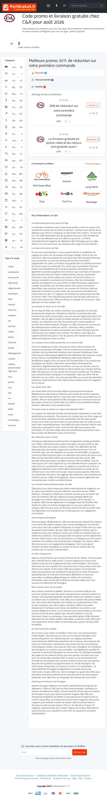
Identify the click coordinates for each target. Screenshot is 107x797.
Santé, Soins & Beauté (18, 214)
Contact (87, 778)
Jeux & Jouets (18, 160)
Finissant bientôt (44, 80)
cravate (11, 358)
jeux (10, 376)
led (9, 392)
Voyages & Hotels (18, 240)
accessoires (13, 272)
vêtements (13, 282)
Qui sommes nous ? (25, 775)
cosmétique (13, 420)
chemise (12, 342)
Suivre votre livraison (80, 775)
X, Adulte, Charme (18, 247)
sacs (10, 387)
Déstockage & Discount (18, 120)
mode (11, 266)
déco (10, 299)
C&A (58, 121)
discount (12, 310)
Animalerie (17, 67)
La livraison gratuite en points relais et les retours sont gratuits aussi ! (64, 143)
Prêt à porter (18, 200)
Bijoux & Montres (18, 87)
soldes (11, 331)
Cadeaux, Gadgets (18, 107)
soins (10, 414)
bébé (10, 409)
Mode (17, 180)
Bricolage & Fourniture (18, 100)
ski (9, 320)
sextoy (11, 347)
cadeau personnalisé (14, 364)
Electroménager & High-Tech (18, 127)
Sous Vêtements (18, 220)
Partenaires (45, 778)
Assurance (17, 74)
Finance (17, 147)
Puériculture (18, 207)
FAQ (80, 778)
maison (11, 304)
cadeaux (12, 315)
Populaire (40, 73)
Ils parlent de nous (62, 778)
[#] (30, 793)
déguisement (14, 288)
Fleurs (17, 154)
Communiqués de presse (26, 778)
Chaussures (17, 114)
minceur (12, 425)
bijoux (11, 337)
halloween (13, 293)
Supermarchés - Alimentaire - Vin (18, 234)
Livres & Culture (18, 167)
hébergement (14, 353)
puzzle (11, 382)
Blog (75, 778)
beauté (11, 403)
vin (9, 398)
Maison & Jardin (18, 174)
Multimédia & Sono (18, 187)
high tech (12, 371)
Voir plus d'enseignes (93, 163)
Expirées (40, 87)
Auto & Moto (18, 80)
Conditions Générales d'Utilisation (52, 775)
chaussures (13, 277)
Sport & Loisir (18, 227)
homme (11, 326)
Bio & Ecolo (17, 94)
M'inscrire (79, 752)
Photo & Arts (18, 194)
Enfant (17, 140)
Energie (17, 134)
